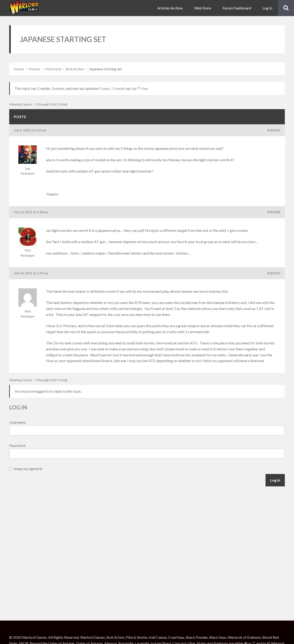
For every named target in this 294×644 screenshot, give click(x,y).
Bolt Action (75, 69)
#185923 (273, 273)
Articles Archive (170, 8)
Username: (17, 422)
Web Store (202, 8)
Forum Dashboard (237, 8)
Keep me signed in (28, 468)
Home (19, 69)
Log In (267, 8)
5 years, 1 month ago (115, 88)
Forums (34, 69)
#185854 (273, 130)
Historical (53, 69)
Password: (17, 445)
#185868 (273, 212)
